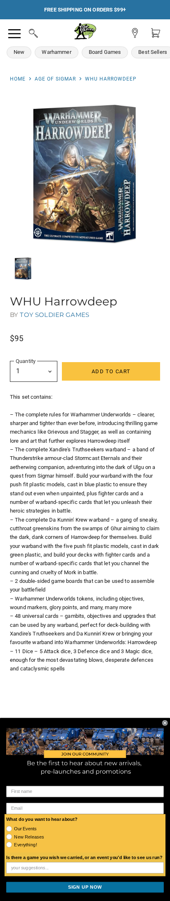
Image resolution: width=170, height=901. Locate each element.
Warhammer (56, 52)
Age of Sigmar (55, 79)
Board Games (105, 52)
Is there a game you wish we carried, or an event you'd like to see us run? (84, 857)
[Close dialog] (165, 723)
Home (18, 79)
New (19, 52)
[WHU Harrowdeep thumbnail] (23, 268)
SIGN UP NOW (85, 887)
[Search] (26, 32)
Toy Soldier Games (54, 315)
